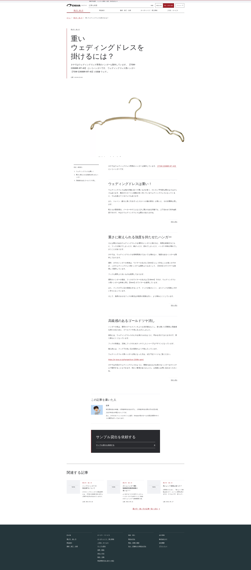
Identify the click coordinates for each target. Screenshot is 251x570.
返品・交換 (100, 557)
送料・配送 (100, 550)
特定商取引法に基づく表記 (105, 561)
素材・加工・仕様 (125, 10)
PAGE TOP (243, 551)
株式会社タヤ (163, 539)
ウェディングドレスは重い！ (85, 171)
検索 (152, 5)
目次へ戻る (174, 221)
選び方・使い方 (82, 10)
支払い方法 (100, 553)
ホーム (68, 18)
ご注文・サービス (172, 10)
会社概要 (162, 543)
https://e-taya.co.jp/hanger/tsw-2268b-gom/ (126, 360)
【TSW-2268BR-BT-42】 (166, 166)
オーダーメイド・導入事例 (149, 10)
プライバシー (163, 546)
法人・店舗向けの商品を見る (137, 546)
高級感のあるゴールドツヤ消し (85, 180)
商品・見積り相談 (168, 5)
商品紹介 (102, 10)
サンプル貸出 (101, 546)
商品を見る (159, 5)
